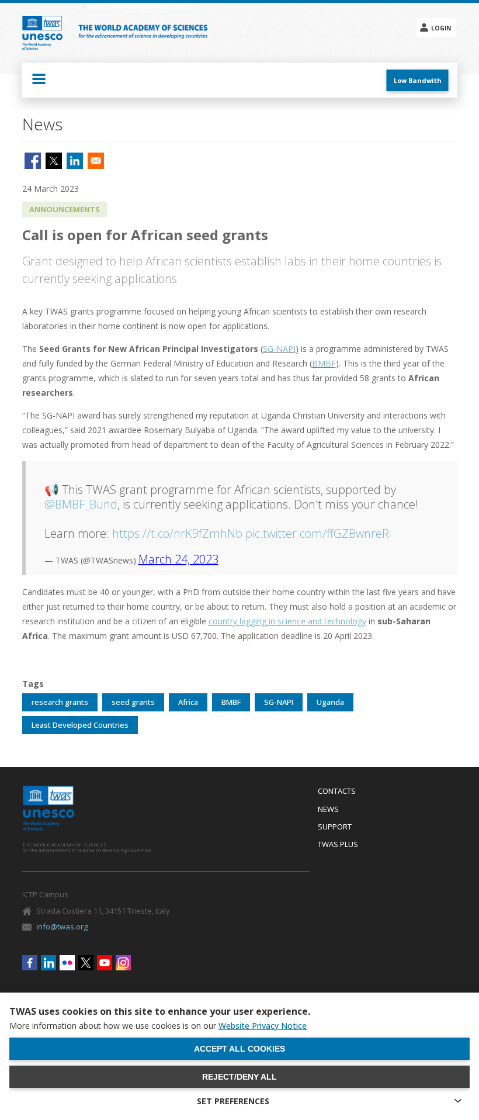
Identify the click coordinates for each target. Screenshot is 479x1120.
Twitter (85, 962)
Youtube (104, 962)
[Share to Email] (96, 161)
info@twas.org (62, 926)
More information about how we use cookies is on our (158, 1026)
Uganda (330, 702)
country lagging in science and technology (287, 621)
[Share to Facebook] (33, 161)
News (328, 809)
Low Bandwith (418, 80)
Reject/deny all (239, 1076)
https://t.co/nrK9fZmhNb (177, 533)
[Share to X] (54, 161)
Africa (188, 702)
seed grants (133, 702)
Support (335, 827)
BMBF (324, 363)
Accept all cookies (239, 1048)
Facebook (29, 962)
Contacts (337, 791)
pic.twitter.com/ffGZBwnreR (317, 533)
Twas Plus (338, 844)
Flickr (67, 962)
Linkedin (48, 962)
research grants (60, 702)
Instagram (123, 962)
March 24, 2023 (178, 559)
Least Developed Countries (80, 725)
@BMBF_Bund (80, 504)
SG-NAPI (279, 348)
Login (441, 28)
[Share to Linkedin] (75, 161)
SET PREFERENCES (233, 1101)
